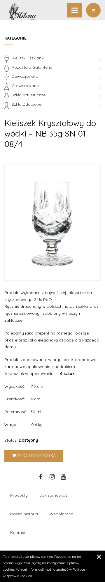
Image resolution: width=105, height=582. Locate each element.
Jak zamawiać (53, 495)
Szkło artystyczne (29, 95)
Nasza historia (24, 513)
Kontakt (17, 532)
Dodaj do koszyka (36, 455)
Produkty (19, 495)
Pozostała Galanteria (32, 67)
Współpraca (62, 513)
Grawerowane (25, 85)
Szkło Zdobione (26, 104)
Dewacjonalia (25, 76)
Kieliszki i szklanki (28, 58)
